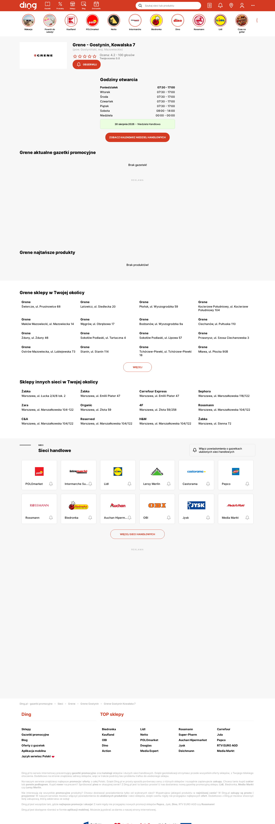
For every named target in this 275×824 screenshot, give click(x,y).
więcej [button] (137, 367)
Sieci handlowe (54, 450)
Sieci (40, 445)
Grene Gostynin (89, 703)
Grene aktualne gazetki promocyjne (58, 152)
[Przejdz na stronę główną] (28, 5)
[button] (209, 5)
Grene (71, 703)
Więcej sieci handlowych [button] (137, 534)
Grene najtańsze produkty (47, 252)
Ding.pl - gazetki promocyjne (36, 703)
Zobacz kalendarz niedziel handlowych (137, 137)
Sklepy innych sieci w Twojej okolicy (59, 382)
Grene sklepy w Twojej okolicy (52, 292)
